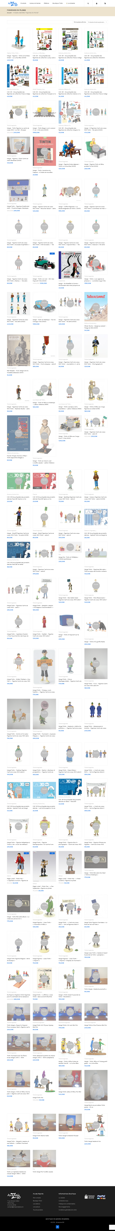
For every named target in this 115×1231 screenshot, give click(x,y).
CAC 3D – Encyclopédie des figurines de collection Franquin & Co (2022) (44, 94)
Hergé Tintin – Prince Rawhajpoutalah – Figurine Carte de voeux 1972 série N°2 (70, 681)
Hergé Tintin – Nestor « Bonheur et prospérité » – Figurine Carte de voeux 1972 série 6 (44, 772)
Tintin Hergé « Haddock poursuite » (95, 989)
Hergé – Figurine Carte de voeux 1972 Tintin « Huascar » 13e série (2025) (94, 244)
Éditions (46, 3)
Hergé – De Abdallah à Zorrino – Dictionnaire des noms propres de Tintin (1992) (69, 285)
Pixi (60, 554)
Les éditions (36, 1204)
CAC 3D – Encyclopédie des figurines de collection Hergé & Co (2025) (69, 130)
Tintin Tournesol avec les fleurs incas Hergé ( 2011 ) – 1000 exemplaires (17, 1057)
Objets (9, 53)
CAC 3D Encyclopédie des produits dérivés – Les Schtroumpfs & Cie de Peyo (44, 808)
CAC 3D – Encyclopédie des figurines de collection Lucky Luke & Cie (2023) (44, 57)
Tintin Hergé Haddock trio (92, 1141)
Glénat (9, 876)
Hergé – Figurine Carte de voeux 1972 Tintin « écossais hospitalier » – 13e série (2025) (18, 244)
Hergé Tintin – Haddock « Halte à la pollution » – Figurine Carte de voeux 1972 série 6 (70, 728)
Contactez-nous (63, 1201)
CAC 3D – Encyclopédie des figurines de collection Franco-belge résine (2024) (18, 94)
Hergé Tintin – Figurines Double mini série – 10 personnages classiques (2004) (18, 208)
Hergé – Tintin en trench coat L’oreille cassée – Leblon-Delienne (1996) (43, 463)
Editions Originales (69, 89)
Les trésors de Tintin (39, 400)
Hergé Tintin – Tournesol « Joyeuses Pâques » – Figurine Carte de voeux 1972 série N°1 (44, 736)
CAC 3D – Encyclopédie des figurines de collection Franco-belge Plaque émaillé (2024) (70, 57)
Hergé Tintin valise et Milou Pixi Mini (70, 1092)
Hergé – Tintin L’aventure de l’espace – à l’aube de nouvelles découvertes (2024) (42, 172)
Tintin (13, 53)
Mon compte (37, 1198)
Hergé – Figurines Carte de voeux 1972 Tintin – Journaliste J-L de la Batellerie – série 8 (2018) (69, 364)
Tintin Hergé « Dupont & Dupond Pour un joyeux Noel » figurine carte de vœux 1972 (18, 1027)
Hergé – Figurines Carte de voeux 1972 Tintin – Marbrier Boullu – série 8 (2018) (18, 408)
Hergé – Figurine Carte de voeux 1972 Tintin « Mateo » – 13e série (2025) (17, 281)
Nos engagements (64, 1207)
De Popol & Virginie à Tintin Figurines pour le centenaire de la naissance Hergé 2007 (18, 996)
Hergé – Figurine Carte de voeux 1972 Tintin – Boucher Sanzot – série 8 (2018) (44, 208)
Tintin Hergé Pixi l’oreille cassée (43, 1172)
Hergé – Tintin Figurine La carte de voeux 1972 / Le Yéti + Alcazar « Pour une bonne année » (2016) (18, 130)
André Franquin (37, 89)
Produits (23, 3)
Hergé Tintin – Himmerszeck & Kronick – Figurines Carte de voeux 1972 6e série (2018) (95, 728)
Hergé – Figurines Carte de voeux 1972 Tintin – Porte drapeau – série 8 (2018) (44, 364)
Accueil (9, 13)
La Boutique (41, 53)
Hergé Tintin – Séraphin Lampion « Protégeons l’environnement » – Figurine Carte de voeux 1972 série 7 (44, 607)
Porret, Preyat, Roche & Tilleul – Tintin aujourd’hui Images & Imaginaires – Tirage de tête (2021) (18, 457)
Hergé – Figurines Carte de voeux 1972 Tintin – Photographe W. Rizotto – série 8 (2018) (94, 364)
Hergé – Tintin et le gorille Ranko (94, 642)
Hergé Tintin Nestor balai (41, 1135)
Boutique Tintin (58, 3)
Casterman (62, 281)
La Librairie (71, 3)
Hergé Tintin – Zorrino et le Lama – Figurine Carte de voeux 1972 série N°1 (18, 736)
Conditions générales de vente (68, 1210)
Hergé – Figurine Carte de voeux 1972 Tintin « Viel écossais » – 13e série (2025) (43, 244)
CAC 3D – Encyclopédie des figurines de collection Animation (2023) (94, 57)
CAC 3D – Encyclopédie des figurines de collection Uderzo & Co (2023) (70, 94)
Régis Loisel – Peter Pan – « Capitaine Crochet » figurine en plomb (17, 880)
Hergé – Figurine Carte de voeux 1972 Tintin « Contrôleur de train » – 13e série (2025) (95, 208)
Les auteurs (36, 1207)
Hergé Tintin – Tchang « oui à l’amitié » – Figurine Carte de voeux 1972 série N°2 (44, 692)
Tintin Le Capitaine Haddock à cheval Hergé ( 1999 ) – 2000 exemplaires (16, 1173)
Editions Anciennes (90, 323)
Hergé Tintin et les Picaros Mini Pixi (95, 1025)
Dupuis (35, 494)
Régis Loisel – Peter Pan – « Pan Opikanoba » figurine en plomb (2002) (43, 888)
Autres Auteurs (68, 53)
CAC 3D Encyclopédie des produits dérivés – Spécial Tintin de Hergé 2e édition (95, 535)
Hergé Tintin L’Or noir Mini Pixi (68, 1025)
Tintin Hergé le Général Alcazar (69, 1135)
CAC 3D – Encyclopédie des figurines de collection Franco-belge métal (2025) (95, 94)
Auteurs (35, 53)
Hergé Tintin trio (38, 1097)
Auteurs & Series (35, 3)
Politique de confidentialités (67, 1204)
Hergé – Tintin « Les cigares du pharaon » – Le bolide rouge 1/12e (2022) (95, 281)
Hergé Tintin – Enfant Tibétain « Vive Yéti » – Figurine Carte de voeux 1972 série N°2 (18, 681)
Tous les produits (38, 1210)
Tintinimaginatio (11, 125)
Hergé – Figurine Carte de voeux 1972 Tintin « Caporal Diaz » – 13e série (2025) (69, 244)
